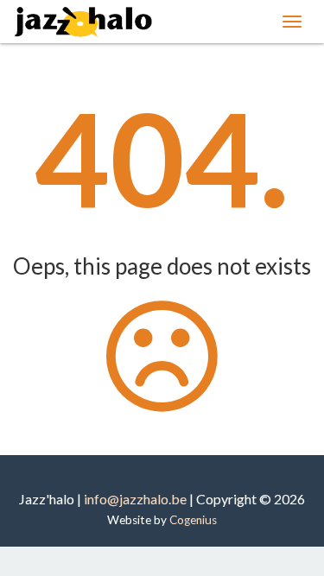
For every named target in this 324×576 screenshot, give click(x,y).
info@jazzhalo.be (135, 499)
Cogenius (193, 520)
